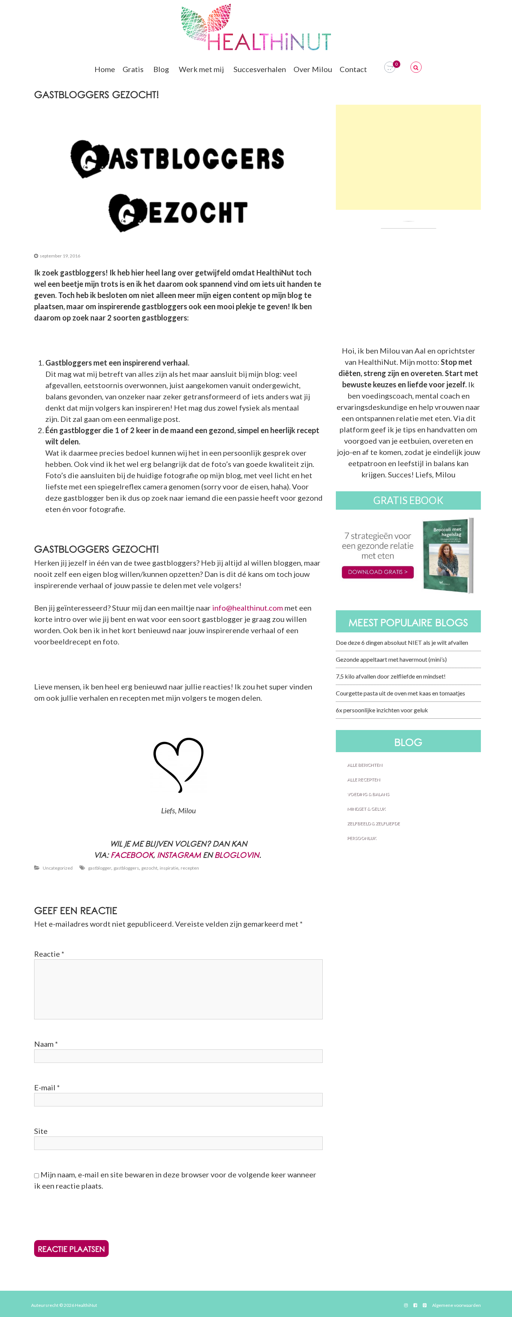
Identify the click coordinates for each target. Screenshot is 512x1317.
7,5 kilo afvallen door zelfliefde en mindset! (391, 676)
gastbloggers (126, 868)
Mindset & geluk (366, 808)
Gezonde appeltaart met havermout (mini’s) (391, 659)
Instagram (179, 855)
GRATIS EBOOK (408, 500)
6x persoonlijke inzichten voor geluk (382, 709)
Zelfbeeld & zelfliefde (373, 823)
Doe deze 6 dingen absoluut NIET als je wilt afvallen (402, 642)
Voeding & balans (368, 794)
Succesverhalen (260, 69)
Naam (46, 1043)
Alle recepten (363, 779)
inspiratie (169, 868)
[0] (389, 67)
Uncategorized (58, 868)
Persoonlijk (361, 838)
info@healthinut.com (247, 607)
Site (41, 1130)
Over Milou (312, 69)
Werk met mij (201, 69)
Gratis (133, 69)
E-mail (47, 1087)
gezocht (149, 868)
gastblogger (99, 868)
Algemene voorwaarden (456, 1305)
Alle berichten (364, 765)
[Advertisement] (408, 157)
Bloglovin (236, 855)
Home (104, 69)
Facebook (132, 855)
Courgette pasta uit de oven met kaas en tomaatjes (400, 693)
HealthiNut (86, 1305)
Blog (161, 69)
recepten (190, 868)
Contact (353, 69)
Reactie (49, 953)
